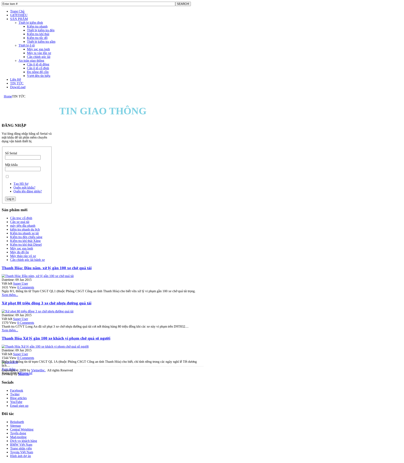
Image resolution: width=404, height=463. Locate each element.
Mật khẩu (11, 165)
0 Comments (25, 287)
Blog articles (18, 398)
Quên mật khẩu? (24, 187)
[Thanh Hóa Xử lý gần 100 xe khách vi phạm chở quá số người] (45, 346)
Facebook (16, 390)
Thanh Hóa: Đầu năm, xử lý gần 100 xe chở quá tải (47, 268)
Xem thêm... (10, 295)
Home (8, 96)
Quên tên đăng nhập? (27, 191)
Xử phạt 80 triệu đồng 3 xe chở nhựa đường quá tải (46, 303)
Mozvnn (23, 374)
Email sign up (19, 405)
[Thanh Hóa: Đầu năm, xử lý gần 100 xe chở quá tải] (38, 276)
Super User (20, 283)
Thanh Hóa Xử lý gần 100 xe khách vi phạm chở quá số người (56, 338)
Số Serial (11, 153)
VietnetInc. (38, 370)
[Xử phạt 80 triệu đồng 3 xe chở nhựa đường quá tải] (37, 311)
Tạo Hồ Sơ (20, 183)
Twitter (15, 394)
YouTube (16, 402)
